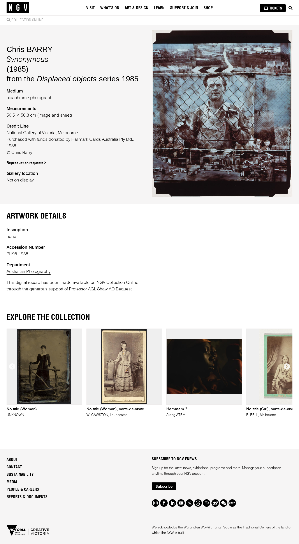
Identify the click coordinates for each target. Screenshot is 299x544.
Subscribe (163, 487)
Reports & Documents (27, 497)
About (12, 460)
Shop (208, 8)
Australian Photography (29, 272)
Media (12, 482)
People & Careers (23, 490)
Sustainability (20, 475)
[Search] (290, 8)
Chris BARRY (30, 49)
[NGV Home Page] (18, 7)
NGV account (194, 474)
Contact (14, 467)
